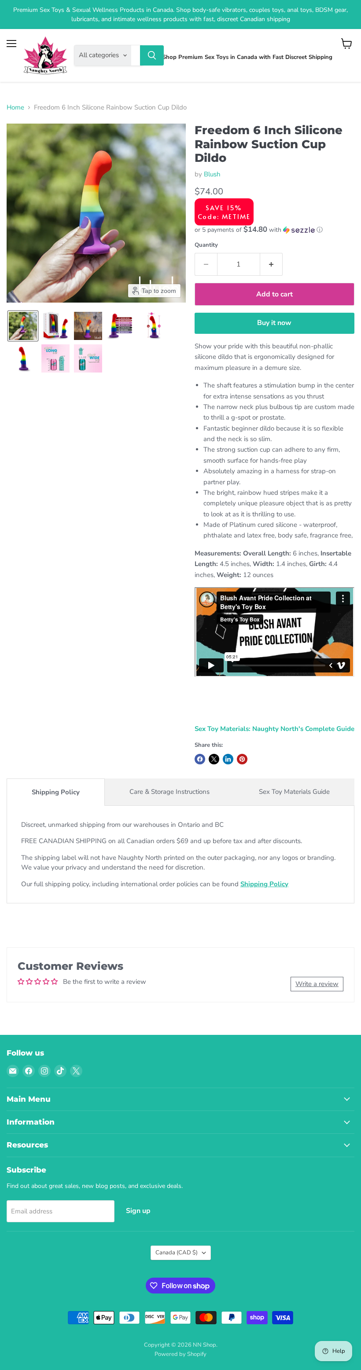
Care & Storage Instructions (169, 791)
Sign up (138, 1211)
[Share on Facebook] (200, 759)
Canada (176, 1253)
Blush (212, 174)
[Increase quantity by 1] (271, 264)
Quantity (206, 245)
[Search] (152, 55)
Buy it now (274, 323)
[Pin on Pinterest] (242, 759)
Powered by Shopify (180, 1354)
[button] (23, 326)
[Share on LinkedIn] (228, 759)
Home (15, 107)
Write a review (317, 983)
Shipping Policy (56, 792)
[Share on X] (214, 759)
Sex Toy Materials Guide (294, 791)
